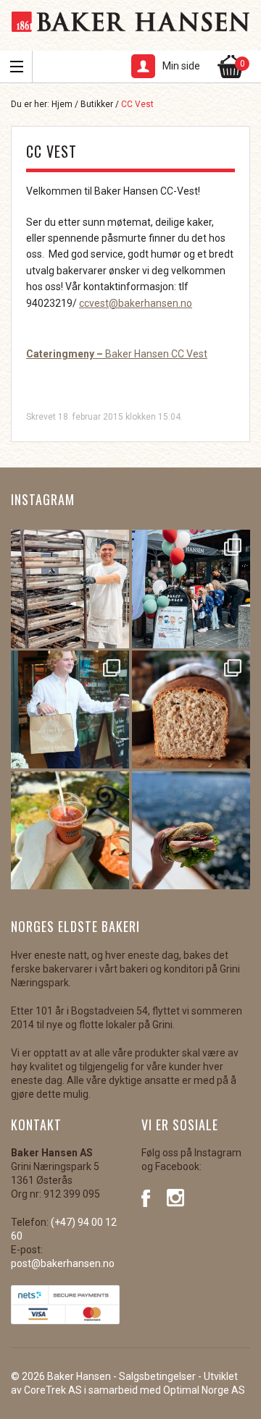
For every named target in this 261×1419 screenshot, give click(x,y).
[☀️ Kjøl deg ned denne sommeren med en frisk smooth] (70, 830)
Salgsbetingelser (157, 1376)
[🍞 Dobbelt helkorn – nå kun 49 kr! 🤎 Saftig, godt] (191, 709)
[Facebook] (150, 1197)
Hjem (61, 104)
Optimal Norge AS (204, 1390)
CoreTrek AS (53, 1390)
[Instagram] (176, 1197)
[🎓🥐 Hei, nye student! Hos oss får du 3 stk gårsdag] (70, 709)
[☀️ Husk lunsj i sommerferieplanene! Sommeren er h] (191, 830)
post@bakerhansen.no (63, 1263)
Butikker (96, 104)
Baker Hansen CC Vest (116, 354)
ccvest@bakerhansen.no (135, 303)
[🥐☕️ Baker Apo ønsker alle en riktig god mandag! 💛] (70, 589)
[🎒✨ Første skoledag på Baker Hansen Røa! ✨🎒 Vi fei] (191, 589)
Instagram (43, 499)
